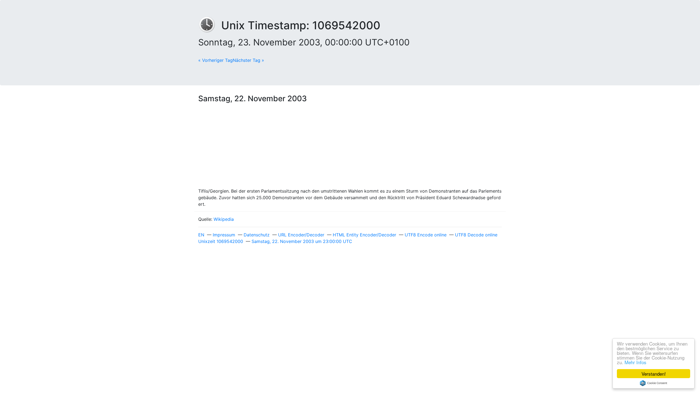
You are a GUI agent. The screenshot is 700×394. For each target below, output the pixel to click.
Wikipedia (224, 219)
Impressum (224, 234)
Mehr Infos (635, 362)
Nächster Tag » (248, 60)
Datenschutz (257, 234)
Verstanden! (653, 373)
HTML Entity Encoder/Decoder (364, 234)
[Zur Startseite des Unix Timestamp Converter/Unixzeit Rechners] (209, 25)
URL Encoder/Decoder (301, 234)
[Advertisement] (350, 146)
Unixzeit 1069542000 (220, 241)
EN (201, 234)
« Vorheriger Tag (215, 60)
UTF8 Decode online (476, 234)
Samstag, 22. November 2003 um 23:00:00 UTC (302, 241)
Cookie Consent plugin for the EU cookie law (653, 383)
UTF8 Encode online (426, 234)
